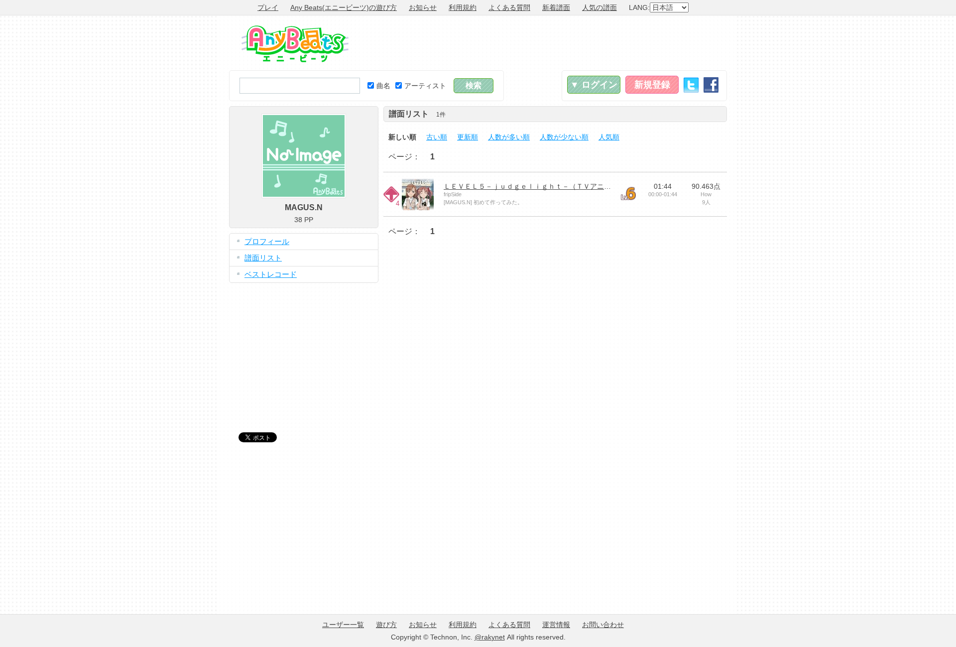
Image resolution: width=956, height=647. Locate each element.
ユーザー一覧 (343, 625)
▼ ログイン (593, 85)
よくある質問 (509, 7)
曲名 (383, 86)
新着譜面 (556, 7)
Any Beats (295, 43)
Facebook (711, 85)
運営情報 (556, 625)
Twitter (691, 85)
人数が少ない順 (564, 137)
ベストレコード (270, 274)
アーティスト (425, 86)
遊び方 (386, 625)
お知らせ (423, 7)
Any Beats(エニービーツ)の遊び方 (343, 7)
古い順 (436, 137)
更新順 (467, 137)
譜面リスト (263, 258)
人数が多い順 (509, 137)
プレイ (267, 7)
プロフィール (266, 241)
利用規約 (463, 7)
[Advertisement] (545, 42)
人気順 (608, 137)
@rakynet (490, 637)
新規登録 (652, 85)
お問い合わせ (603, 625)
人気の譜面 (599, 7)
